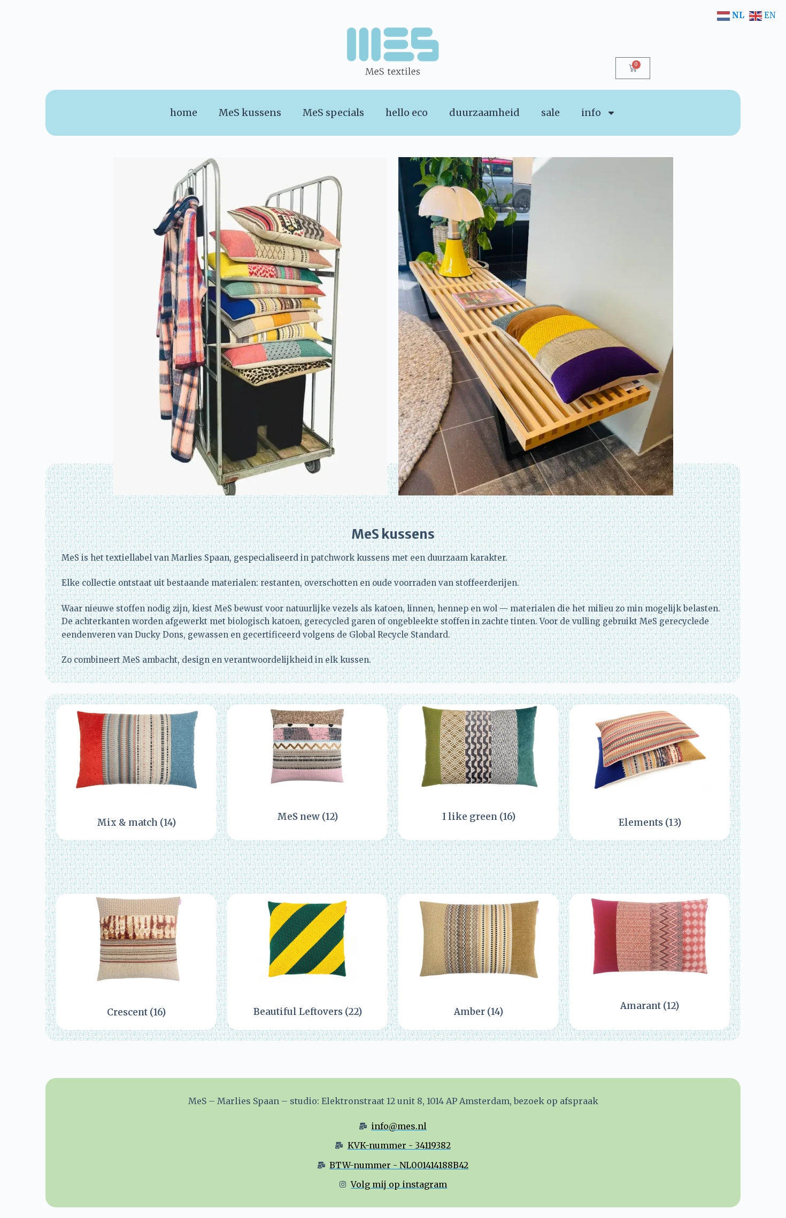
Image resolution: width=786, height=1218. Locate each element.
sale (550, 112)
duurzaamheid (484, 112)
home (183, 112)
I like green (478, 817)
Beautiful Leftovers (307, 1012)
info (591, 112)
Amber (478, 1012)
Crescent (136, 1012)
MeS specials (333, 112)
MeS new (307, 817)
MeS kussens (250, 112)
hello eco (407, 112)
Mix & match (136, 822)
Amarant (649, 1006)
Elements (650, 822)
